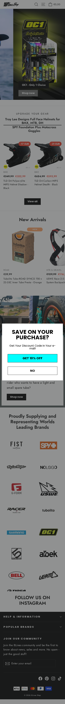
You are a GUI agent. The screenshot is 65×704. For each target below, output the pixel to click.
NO (32, 370)
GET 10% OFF (32, 358)
